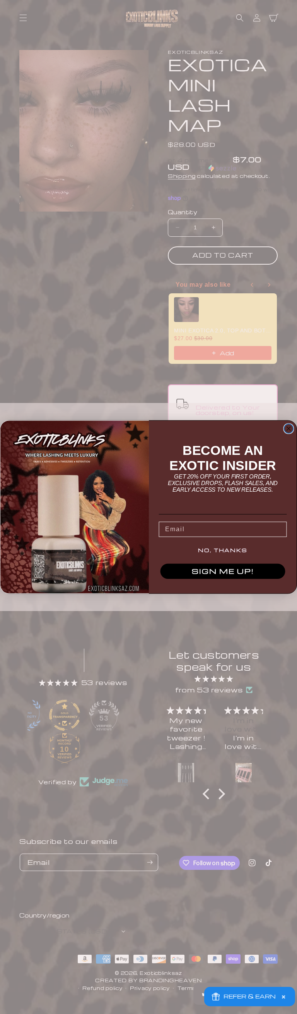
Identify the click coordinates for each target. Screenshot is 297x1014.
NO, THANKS (222, 550)
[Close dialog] (289, 428)
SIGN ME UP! (223, 571)
